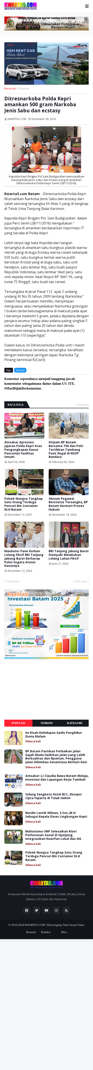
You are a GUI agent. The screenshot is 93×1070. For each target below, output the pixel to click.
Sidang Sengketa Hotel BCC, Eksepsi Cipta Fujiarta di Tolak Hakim (53, 796)
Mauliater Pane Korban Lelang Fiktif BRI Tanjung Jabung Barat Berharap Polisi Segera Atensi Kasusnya (23, 558)
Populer (18, 723)
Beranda (10, 88)
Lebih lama (80, 581)
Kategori (74, 723)
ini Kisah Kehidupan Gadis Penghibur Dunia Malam (53, 734)
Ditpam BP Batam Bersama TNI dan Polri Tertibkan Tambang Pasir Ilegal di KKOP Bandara (66, 449)
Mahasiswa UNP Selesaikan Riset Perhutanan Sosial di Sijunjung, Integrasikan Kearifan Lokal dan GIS (53, 835)
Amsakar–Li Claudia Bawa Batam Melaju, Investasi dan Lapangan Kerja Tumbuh (57, 777)
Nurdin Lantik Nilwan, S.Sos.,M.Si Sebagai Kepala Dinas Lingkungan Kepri (56, 815)
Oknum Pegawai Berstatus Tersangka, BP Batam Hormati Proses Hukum (68, 504)
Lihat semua (82, 404)
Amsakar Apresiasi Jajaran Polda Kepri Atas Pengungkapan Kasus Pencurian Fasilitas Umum (23, 449)
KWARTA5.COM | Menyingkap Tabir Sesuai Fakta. (55, 925)
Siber (64, 932)
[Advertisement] (36, 690)
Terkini (46, 723)
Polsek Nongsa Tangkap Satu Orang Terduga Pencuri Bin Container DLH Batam (23, 504)
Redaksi (46, 932)
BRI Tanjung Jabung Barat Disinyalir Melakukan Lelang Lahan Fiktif (69, 554)
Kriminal (23, 88)
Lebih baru (12, 581)
